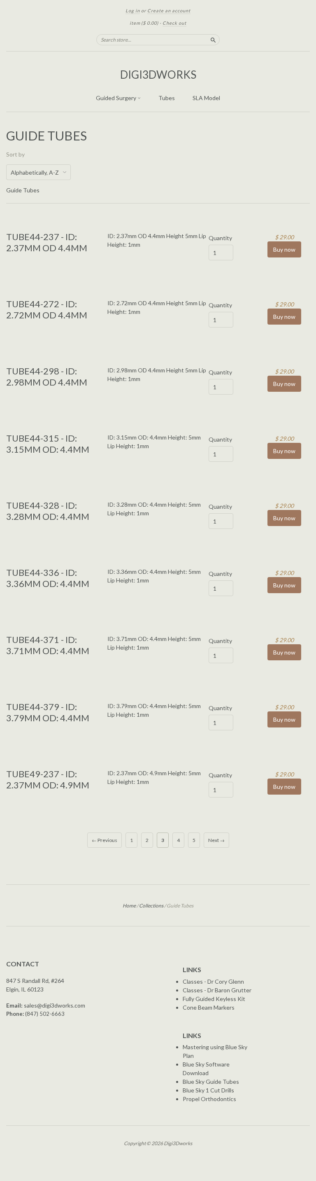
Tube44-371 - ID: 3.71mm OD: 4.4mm (47, 645)
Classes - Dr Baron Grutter (217, 990)
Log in (132, 10)
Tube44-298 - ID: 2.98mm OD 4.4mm (46, 376)
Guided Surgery (116, 97)
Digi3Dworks (158, 74)
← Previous (104, 840)
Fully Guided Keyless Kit (214, 998)
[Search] (213, 39)
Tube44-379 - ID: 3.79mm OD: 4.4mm (47, 712)
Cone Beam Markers (209, 1007)
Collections (151, 906)
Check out (174, 23)
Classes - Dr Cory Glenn (213, 981)
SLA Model (206, 97)
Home (129, 906)
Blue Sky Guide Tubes (211, 1081)
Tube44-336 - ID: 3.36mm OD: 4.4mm (47, 578)
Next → (216, 840)
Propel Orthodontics (209, 1098)
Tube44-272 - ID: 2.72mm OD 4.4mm (46, 309)
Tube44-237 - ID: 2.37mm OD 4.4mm (46, 242)
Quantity (220, 238)
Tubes (166, 97)
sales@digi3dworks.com (54, 1005)
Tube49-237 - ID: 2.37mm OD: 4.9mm (47, 779)
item (144, 23)
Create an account (169, 10)
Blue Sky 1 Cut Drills (208, 1090)
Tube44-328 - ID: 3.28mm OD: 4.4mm (47, 511)
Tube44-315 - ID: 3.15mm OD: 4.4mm (47, 443)
